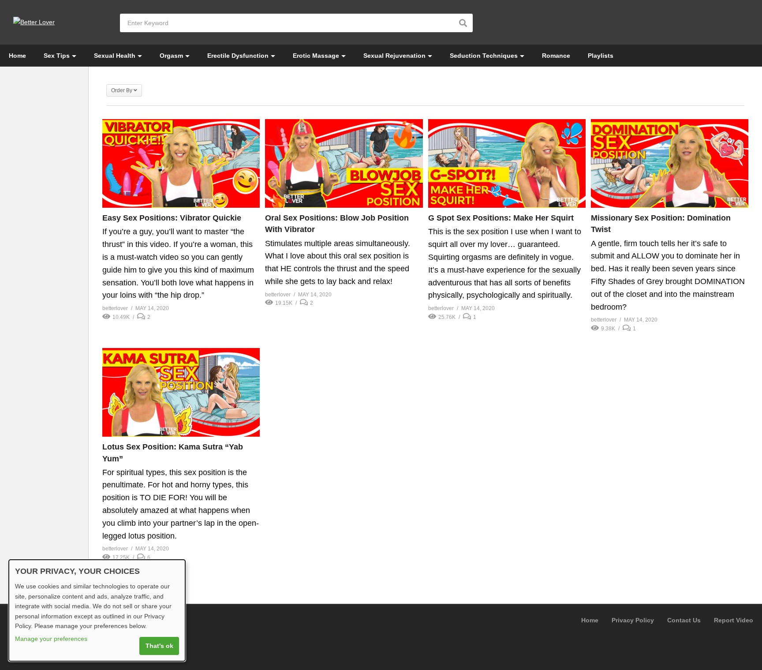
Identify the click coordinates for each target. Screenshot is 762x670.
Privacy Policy (633, 620)
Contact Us (684, 620)
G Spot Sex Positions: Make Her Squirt (501, 217)
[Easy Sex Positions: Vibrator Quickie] (181, 163)
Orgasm (171, 55)
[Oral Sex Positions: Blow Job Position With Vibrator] (343, 163)
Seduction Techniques (484, 55)
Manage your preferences (51, 638)
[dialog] (97, 610)
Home (17, 55)
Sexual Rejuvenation (394, 55)
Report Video (733, 620)
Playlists (600, 55)
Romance (556, 55)
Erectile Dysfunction (238, 55)
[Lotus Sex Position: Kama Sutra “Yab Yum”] (181, 392)
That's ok (159, 645)
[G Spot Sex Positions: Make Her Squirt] (507, 163)
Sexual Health (114, 55)
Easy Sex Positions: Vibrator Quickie (171, 217)
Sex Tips (57, 55)
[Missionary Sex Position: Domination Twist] (669, 163)
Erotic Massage (316, 55)
